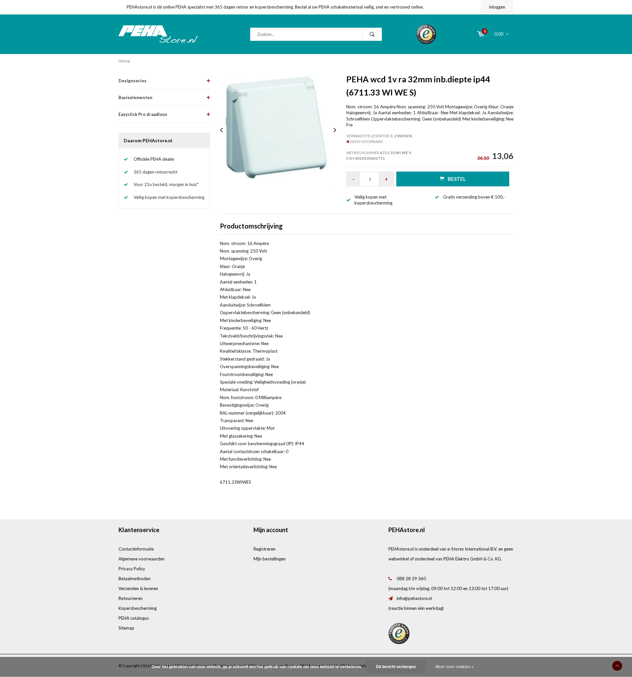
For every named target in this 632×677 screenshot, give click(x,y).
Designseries (132, 80)
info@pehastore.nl (414, 598)
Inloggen (497, 7)
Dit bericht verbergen (396, 666)
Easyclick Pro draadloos (142, 114)
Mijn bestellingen (269, 558)
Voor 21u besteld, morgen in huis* (166, 184)
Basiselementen (135, 97)
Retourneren (130, 598)
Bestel (457, 179)
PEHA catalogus (133, 618)
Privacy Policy (131, 568)
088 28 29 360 (411, 578)
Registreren (264, 549)
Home (124, 61)
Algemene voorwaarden (141, 558)
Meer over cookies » (454, 666)
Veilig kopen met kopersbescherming (169, 197)
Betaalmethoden (134, 578)
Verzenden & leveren (138, 588)
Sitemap (126, 628)
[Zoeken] (372, 34)
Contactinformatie (136, 549)
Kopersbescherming (137, 608)
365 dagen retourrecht (155, 172)
